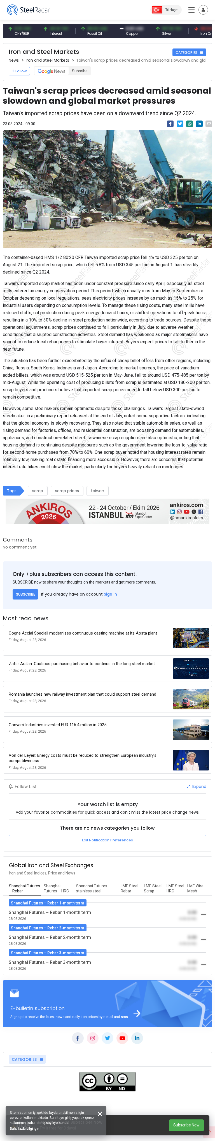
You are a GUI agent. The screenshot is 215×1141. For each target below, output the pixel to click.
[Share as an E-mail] (208, 124)
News (14, 60)
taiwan (97, 491)
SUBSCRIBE (25, 594)
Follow (21, 71)
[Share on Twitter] (180, 124)
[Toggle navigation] (203, 10)
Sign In (110, 594)
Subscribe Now (186, 1125)
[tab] (25, 888)
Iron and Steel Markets (47, 60)
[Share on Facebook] (170, 124)
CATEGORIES (187, 52)
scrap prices (67, 491)
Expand (198, 786)
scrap (37, 491)
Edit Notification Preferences (107, 840)
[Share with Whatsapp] (189, 124)
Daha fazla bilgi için (24, 1129)
